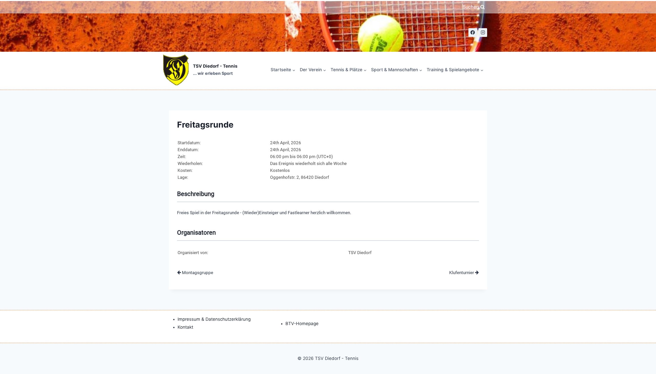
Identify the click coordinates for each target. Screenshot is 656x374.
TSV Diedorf (360, 252)
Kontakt (185, 327)
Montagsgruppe (197, 272)
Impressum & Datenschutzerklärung (214, 319)
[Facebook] (472, 32)
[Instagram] (482, 32)
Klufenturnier (462, 272)
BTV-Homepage (302, 323)
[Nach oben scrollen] (633, 361)
